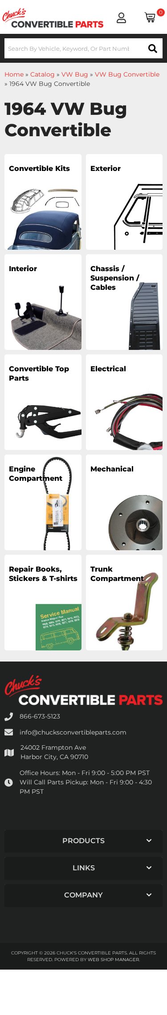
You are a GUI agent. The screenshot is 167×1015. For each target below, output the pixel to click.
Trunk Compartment (117, 574)
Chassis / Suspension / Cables (114, 278)
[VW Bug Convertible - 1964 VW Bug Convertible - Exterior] (124, 212)
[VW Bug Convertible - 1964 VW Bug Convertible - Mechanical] (124, 513)
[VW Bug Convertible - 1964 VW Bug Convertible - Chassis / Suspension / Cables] (124, 312)
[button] (83, 48)
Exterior (105, 168)
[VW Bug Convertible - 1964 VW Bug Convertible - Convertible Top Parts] (42, 413)
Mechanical (112, 469)
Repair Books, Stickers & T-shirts (43, 574)
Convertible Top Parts (39, 373)
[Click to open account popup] (121, 18)
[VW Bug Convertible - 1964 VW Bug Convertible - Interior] (42, 312)
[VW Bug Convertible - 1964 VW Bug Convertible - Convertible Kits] (42, 212)
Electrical (108, 369)
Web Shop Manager (113, 959)
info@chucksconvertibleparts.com (73, 732)
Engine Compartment (35, 474)
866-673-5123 (40, 716)
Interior (23, 268)
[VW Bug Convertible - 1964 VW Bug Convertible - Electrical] (124, 413)
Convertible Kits (39, 168)
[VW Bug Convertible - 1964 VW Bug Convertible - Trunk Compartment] (124, 613)
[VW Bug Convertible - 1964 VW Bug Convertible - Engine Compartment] (42, 513)
